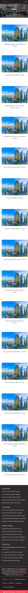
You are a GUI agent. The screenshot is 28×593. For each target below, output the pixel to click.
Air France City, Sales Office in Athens (11, 497)
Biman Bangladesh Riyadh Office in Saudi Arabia (13, 518)
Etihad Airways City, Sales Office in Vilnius (12, 531)
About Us (5, 583)
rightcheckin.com (10, 579)
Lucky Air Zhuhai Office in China (14, 75)
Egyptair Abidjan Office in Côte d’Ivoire (11, 502)
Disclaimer (11, 583)
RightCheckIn (12, 11)
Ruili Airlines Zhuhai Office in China (14, 167)
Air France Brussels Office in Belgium (11, 494)
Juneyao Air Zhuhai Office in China (14, 413)
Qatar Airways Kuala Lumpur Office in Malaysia (13, 500)
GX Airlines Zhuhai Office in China (14, 474)
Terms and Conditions (8, 587)
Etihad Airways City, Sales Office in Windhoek (13, 540)
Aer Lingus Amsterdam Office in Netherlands (13, 555)
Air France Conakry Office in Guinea (11, 491)
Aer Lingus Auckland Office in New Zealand (12, 557)
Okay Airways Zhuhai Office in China (15, 259)
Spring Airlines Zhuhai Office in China (14, 352)
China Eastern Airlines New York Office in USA (13, 515)
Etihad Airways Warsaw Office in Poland (12, 534)
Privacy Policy (18, 583)
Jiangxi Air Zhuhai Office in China (15, 229)
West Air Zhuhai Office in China (14, 382)
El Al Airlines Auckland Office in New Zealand (13, 521)
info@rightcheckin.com (20, 573)
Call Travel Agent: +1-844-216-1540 (15, 592)
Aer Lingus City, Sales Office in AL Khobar (12, 552)
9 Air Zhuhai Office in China (14, 198)
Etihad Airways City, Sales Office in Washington (13, 537)
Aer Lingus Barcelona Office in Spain (11, 560)
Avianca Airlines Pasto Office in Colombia (12, 513)
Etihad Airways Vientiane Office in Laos (11, 528)
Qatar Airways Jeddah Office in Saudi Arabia (13, 510)
